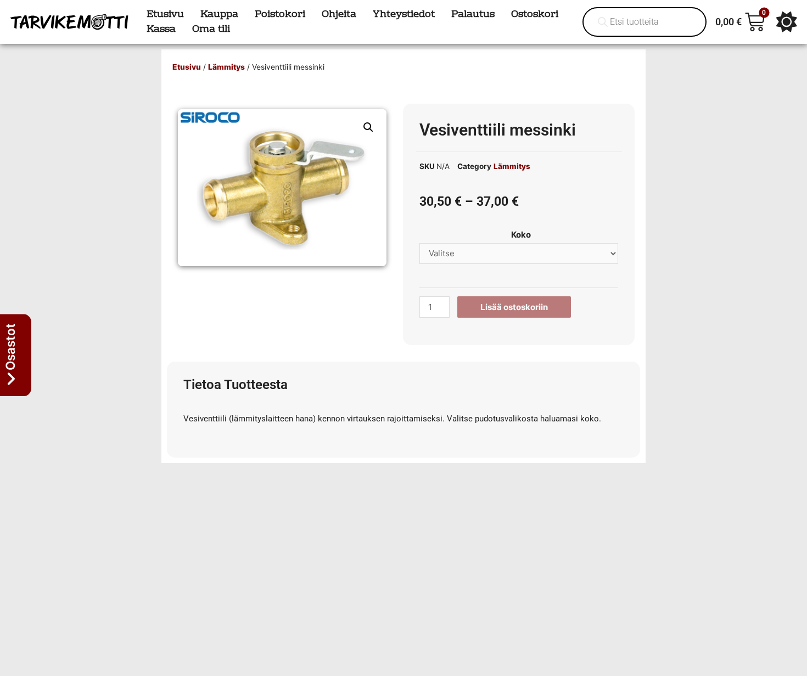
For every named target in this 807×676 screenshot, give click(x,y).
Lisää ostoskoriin (514, 307)
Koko (521, 234)
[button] (368, 127)
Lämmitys (226, 67)
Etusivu (186, 67)
